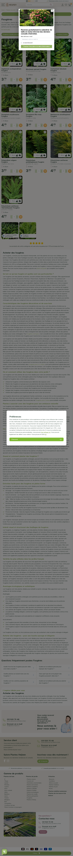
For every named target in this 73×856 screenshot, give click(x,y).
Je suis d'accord (27, 42)
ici (45, 434)
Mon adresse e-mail (26, 36)
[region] (36, 428)
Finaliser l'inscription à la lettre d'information (36, 46)
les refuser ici (45, 432)
